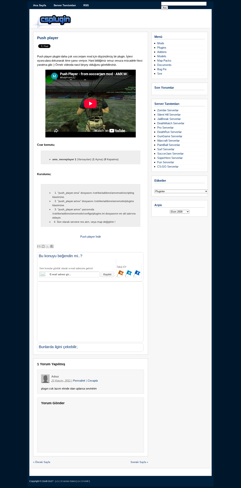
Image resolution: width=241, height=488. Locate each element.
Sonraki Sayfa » (139, 462)
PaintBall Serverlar (168, 144)
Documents (164, 64)
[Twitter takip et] (129, 276)
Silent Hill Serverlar (169, 114)
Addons (162, 51)
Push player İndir (90, 236)
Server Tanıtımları (65, 5)
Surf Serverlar (165, 149)
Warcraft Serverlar (168, 140)
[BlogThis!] (43, 246)
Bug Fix (162, 69)
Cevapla (93, 380)
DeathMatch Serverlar (170, 123)
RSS (86, 5)
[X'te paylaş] (47, 246)
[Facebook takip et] (137, 276)
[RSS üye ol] (121, 276)
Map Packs (164, 60)
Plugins (161, 47)
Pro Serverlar (165, 127)
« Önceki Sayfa (41, 462)
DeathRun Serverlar (169, 131)
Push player (47, 38)
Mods (160, 43)
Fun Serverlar (165, 162)
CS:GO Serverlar (167, 166)
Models (161, 56)
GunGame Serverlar (169, 136)
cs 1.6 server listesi (66, 481)
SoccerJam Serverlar (170, 153)
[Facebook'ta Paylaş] (52, 246)
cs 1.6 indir (83, 481)
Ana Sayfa (39, 5)
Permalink (79, 380)
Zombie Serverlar (167, 110)
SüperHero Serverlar (170, 157)
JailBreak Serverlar (169, 118)
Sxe (159, 73)
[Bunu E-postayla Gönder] (39, 246)
